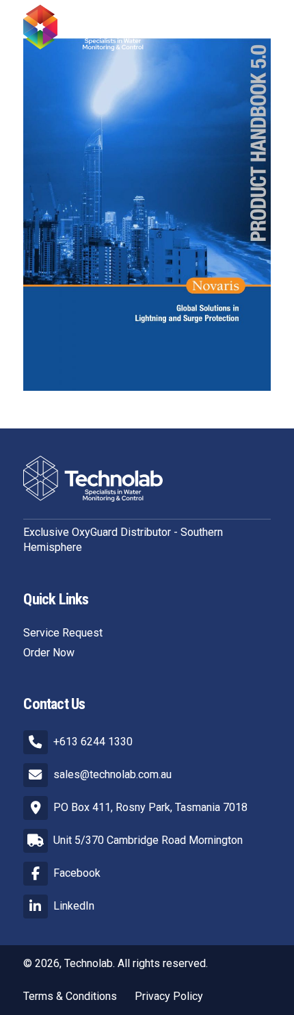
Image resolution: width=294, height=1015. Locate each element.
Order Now (49, 652)
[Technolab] (92, 28)
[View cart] (223, 27)
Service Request (63, 632)
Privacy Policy (169, 996)
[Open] (257, 27)
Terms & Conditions (70, 996)
